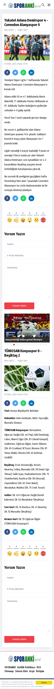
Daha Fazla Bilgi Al (37, 686)
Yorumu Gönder (19, 306)
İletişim (40, 671)
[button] (49, 5)
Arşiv (32, 671)
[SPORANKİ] (27, 658)
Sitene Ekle (21, 671)
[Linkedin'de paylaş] (31, 72)
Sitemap (9, 671)
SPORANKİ (10, 667)
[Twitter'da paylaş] (15, 72)
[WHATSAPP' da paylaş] (23, 72)
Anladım (44, 682)
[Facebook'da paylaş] (7, 72)
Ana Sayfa (9, 29)
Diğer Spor (23, 29)
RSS (39, 667)
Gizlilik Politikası (26, 667)
